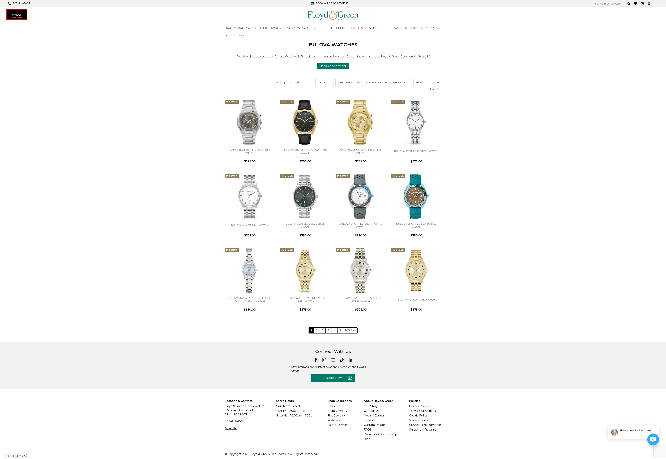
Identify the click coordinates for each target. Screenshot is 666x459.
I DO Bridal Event (297, 28)
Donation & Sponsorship (380, 434)
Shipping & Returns (422, 429)
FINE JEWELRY (368, 28)
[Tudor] (16, 14)
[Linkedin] (350, 359)
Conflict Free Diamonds (425, 425)
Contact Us (371, 410)
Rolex (331, 406)
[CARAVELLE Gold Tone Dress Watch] (361, 122)
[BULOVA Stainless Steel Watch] (416, 122)
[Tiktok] (342, 359)
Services (369, 420)
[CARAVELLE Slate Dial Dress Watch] (250, 122)
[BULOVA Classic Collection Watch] (305, 196)
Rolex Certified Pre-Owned (259, 28)
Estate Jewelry (337, 425)
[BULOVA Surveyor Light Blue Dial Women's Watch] (250, 270)
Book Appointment (333, 66)
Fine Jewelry (336, 415)
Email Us (231, 428)
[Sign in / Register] (649, 3)
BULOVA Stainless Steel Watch (416, 151)
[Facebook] (316, 359)
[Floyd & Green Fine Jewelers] (333, 15)
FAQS (368, 429)
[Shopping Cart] (643, 3)
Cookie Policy (418, 415)
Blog (367, 439)
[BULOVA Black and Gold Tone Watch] (305, 122)
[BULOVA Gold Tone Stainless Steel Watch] (305, 270)
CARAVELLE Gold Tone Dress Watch (360, 151)
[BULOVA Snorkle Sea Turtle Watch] (416, 196)
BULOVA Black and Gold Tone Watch (305, 151)
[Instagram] (324, 359)
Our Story (371, 406)
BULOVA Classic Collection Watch (305, 225)
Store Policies (418, 420)
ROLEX (230, 28)
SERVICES (416, 28)
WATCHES (400, 28)
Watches (333, 420)
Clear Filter (435, 89)
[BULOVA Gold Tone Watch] (416, 270)
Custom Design (374, 425)
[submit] (629, 3)
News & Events (374, 415)
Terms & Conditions (422, 410)
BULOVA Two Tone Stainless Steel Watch (361, 299)
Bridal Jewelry (337, 410)
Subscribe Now (331, 377)
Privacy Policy (418, 406)
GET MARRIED (345, 28)
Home (228, 35)
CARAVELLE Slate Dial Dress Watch (250, 151)
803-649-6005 (234, 421)
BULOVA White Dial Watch (249, 225)
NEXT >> (350, 330)
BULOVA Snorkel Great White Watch (360, 225)
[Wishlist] (636, 3)
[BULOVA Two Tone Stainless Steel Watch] (361, 270)
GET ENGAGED (323, 28)
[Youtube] (333, 359)
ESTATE (386, 28)
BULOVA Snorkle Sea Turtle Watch (416, 225)
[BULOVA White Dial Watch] (250, 196)
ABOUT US (432, 28)
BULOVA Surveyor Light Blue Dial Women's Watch (250, 299)
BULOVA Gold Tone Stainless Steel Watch (305, 299)
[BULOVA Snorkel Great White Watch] (361, 196)
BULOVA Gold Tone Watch (416, 299)
